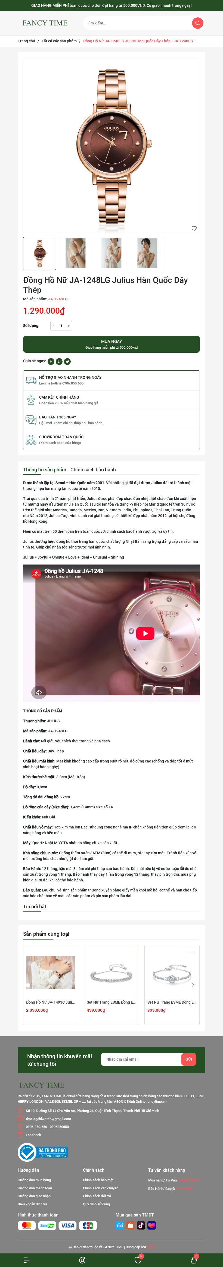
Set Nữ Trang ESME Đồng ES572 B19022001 (172, 1002)
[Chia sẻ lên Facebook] (51, 361)
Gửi (188, 1059)
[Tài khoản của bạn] (28, 1260)
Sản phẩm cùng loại (46, 934)
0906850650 (59, 1127)
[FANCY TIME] (120, 1225)
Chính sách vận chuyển (100, 1188)
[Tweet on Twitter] (67, 361)
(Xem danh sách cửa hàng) (60, 443)
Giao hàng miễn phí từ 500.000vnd (111, 344)
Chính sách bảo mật (98, 1180)
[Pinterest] (59, 361)
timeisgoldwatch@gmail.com (48, 1119)
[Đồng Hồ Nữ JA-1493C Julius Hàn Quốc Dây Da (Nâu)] (50, 972)
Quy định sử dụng (96, 1204)
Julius (156, 483)
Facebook (33, 1135)
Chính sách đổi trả (97, 1196)
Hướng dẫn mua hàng (34, 1180)
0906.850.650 (36, 1127)
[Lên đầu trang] (209, 1226)
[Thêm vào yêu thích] (194, 228)
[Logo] (46, 23)
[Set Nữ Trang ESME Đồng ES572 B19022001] (172, 972)
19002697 (184, 1188)
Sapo (150, 1247)
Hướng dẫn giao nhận (34, 1196)
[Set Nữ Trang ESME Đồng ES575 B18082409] (111, 972)
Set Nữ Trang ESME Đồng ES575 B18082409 (111, 1002)
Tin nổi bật (34, 906)
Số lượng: (31, 325)
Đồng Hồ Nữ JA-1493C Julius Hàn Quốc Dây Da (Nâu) (50, 1002)
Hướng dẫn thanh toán (35, 1188)
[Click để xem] (111, 146)
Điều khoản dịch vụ (32, 1204)
